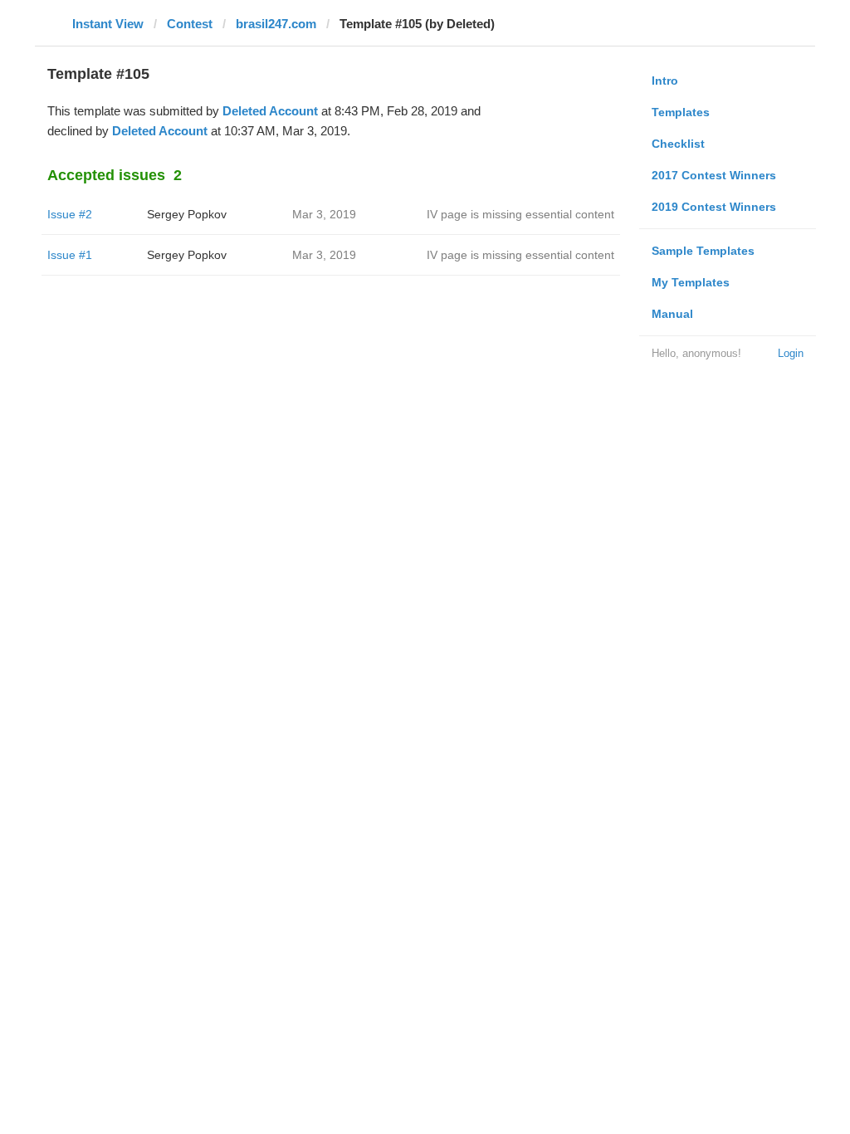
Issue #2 (69, 214)
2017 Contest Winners (714, 175)
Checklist (678, 143)
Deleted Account (270, 111)
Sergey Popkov (187, 214)
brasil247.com (276, 24)
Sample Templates (703, 250)
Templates (681, 112)
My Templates (691, 282)
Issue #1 (69, 255)
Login (791, 353)
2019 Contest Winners (714, 206)
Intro (665, 80)
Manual (672, 313)
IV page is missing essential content (520, 214)
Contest (189, 24)
